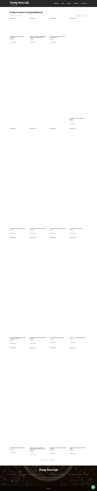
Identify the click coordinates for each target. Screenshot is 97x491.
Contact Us (84, 3)
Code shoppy (13, 474)
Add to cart (13, 42)
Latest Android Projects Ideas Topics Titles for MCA (32, 474)
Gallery (69, 3)
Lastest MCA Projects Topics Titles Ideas (78, 474)
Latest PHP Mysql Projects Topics (56, 474)
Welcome (56, 3)
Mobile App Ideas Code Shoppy (49, 477)
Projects (76, 3)
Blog (62, 3)
